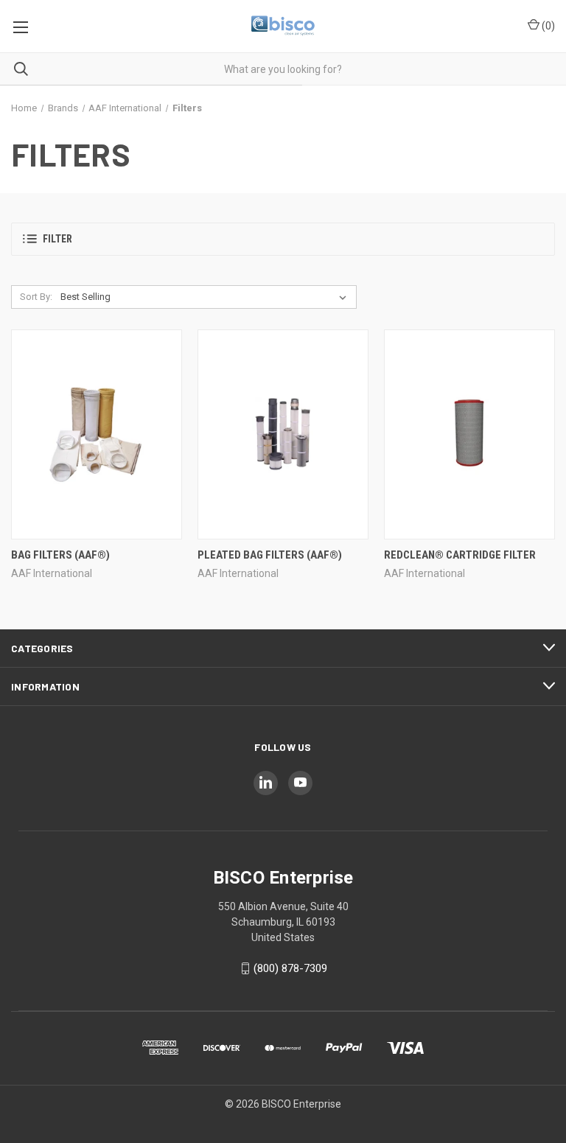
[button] (283, 239)
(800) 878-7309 (290, 968)
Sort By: (36, 296)
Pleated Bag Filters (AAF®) (270, 555)
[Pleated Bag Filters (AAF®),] (283, 434)
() (547, 26)
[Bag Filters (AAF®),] (96, 434)
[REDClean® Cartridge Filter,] (469, 434)
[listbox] (206, 297)
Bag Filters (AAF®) (60, 555)
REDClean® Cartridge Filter (460, 555)
